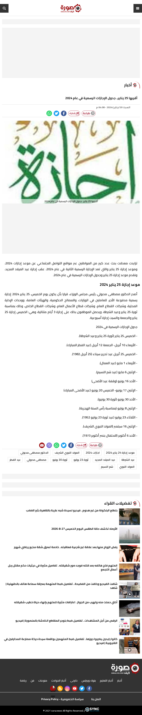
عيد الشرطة (128, 459)
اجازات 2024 (93, 452)
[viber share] (49, 445)
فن (32, 680)
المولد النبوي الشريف (67, 452)
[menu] (137, 8)
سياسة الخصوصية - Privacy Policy (62, 699)
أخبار (119, 680)
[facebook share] (63, 113)
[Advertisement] (71, 53)
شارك (72, 113)
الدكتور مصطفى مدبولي (34, 452)
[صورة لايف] (71, 8)
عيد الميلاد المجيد (105, 459)
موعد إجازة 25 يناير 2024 (120, 452)
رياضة (23, 680)
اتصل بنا (96, 699)
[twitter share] (56, 113)
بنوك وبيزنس (89, 680)
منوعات (42, 680)
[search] (4, 8)
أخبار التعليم (106, 680)
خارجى (73, 680)
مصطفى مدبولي (36, 459)
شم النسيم (107, 466)
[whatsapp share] (49, 113)
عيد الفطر (15, 459)
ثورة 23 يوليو (81, 459)
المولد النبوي (127, 466)
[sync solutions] (92, 710)
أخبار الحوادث (58, 680)
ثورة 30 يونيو (59, 459)
